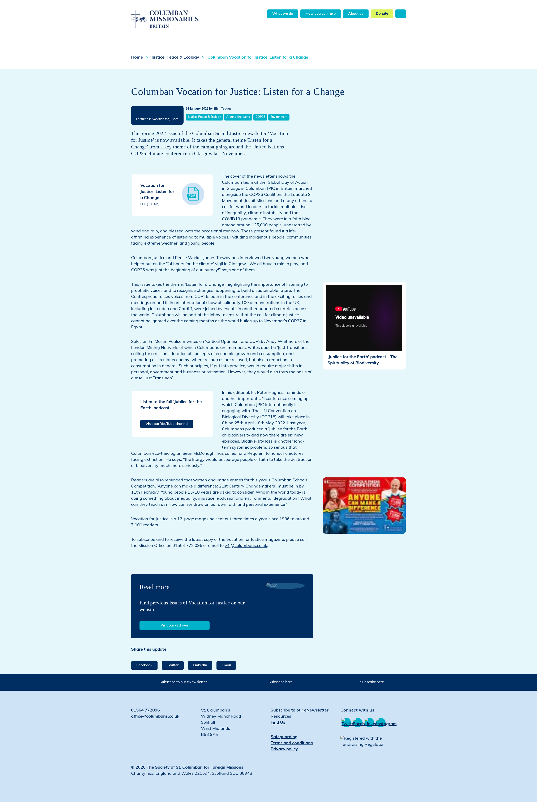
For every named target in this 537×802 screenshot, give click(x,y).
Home (137, 57)
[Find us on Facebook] (357, 722)
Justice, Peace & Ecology (175, 57)
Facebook (144, 665)
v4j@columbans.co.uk (246, 546)
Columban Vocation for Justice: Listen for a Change (257, 57)
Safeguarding (284, 737)
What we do (282, 14)
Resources (281, 716)
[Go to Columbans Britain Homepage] (175, 14)
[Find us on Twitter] (346, 722)
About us (355, 14)
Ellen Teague (223, 108)
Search (400, 13)
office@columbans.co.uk (155, 716)
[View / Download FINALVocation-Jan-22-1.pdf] (193, 194)
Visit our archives (174, 625)
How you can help (321, 14)
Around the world (238, 117)
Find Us (278, 723)
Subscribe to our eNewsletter (183, 682)
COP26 (260, 117)
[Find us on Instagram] (381, 722)
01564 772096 (145, 710)
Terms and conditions (292, 743)
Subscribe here (280, 682)
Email (226, 665)
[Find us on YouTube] (369, 722)
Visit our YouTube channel (167, 424)
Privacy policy (284, 749)
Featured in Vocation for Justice (157, 119)
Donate (382, 14)
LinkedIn (200, 665)
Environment (278, 117)
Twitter (173, 665)
